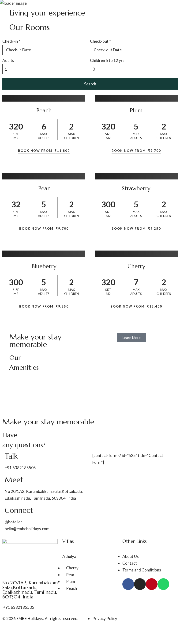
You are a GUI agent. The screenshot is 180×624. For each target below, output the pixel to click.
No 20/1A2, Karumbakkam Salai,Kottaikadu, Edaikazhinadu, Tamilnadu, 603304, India (30, 590)
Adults (8, 60)
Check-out (100, 41)
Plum (136, 110)
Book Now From (44, 150)
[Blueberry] (43, 254)
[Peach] (43, 98)
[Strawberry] (136, 176)
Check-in (11, 41)
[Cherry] (136, 254)
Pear (44, 188)
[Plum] (136, 98)
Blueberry (44, 266)
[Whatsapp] (163, 584)
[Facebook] (128, 584)
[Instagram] (140, 584)
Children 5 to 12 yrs (107, 60)
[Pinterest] (152, 584)
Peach (44, 110)
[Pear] (43, 176)
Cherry (136, 266)
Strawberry (136, 188)
